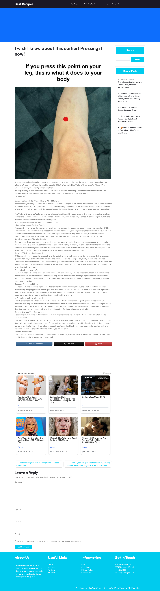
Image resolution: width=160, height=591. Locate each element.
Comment (19, 482)
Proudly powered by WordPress (89, 588)
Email (18, 522)
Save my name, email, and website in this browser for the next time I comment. (49, 541)
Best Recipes (24, 4)
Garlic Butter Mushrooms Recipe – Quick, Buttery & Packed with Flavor (129, 119)
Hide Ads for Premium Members (96, 4)
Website (18, 534)
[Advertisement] (80, 25)
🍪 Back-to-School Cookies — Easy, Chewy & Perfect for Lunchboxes (129, 130)
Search (130, 50)
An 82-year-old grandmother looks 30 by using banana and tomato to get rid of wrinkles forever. (88, 464)
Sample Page (116, 4)
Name (18, 510)
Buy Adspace (75, 4)
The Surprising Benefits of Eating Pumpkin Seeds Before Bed (37, 464)
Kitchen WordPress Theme (114, 588)
